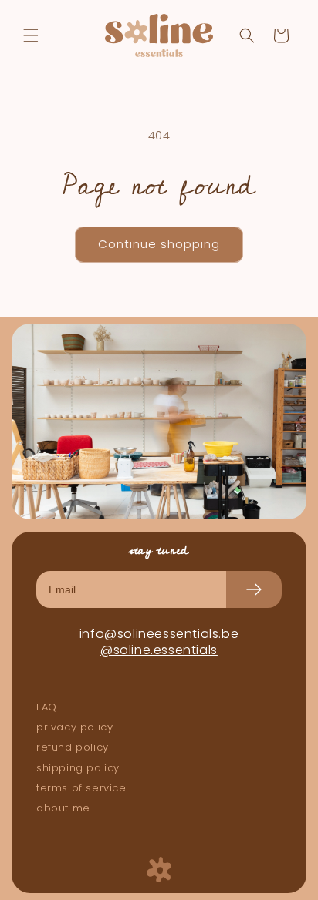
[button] (31, 35)
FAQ (46, 707)
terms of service (81, 788)
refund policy (72, 747)
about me (63, 808)
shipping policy (78, 768)
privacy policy (74, 727)
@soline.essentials (159, 650)
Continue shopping (159, 244)
